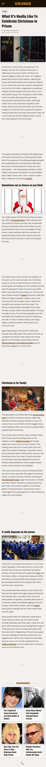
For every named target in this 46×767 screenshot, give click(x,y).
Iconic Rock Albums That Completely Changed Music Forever (33, 714)
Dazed (24, 295)
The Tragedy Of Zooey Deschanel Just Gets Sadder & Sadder (11, 714)
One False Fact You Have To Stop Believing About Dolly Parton (11, 750)
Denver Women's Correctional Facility (18, 343)
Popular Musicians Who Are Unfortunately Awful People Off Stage (34, 750)
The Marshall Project (10, 480)
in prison (28, 178)
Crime (4, 11)
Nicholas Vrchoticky (11, 30)
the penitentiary (18, 220)
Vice (38, 573)
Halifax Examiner (22, 441)
